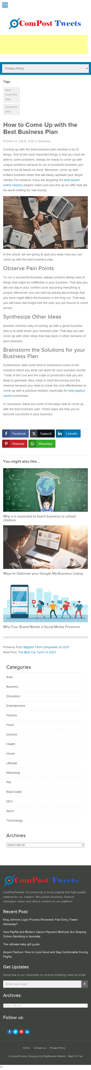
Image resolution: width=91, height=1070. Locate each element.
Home (10, 753)
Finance (11, 715)
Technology (14, 820)
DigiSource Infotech (55, 1056)
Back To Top (75, 1056)
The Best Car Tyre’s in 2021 (37, 652)
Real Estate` (14, 792)
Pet (8, 782)
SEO (9, 801)
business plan (11, 109)
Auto (9, 677)
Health (10, 744)
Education (13, 696)
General (11, 734)
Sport (10, 811)
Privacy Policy (57, 1048)
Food (10, 725)
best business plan (11, 94)
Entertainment (15, 706)
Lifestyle (11, 763)
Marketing (13, 773)
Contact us (40, 1048)
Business (45, 141)
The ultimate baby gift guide (21, 944)
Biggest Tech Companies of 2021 (46, 647)
